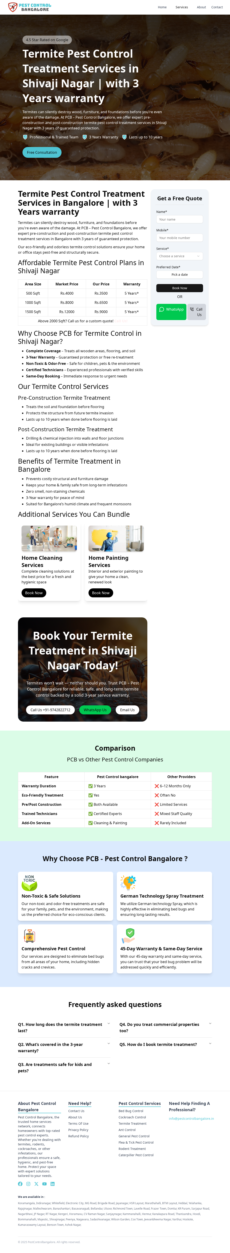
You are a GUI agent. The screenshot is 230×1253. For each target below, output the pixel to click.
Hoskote (188, 1219)
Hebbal (182, 1203)
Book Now (34, 592)
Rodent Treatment (132, 1149)
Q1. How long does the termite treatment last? (60, 1027)
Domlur (172, 1208)
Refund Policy (78, 1136)
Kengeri (63, 1214)
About (201, 7)
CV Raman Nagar (94, 1214)
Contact (217, 7)
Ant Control (127, 1130)
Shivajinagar (56, 1219)
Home (162, 7)
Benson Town (55, 1225)
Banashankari (61, 1208)
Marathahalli (153, 1203)
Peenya (70, 1219)
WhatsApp (175, 309)
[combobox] (179, 256)
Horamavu (75, 1214)
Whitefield (58, 1203)
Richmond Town (123, 1208)
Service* (162, 248)
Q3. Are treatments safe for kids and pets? (55, 1067)
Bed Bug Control (131, 1111)
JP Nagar (39, 1214)
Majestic (43, 1219)
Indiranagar (43, 1203)
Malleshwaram (42, 1208)
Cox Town (137, 1219)
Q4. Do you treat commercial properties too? (159, 1027)
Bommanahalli (27, 1219)
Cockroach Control (132, 1117)
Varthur (176, 1219)
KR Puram (184, 1208)
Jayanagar (122, 1203)
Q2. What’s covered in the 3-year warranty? (50, 1047)
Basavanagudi (80, 1208)
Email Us (127, 709)
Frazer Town (158, 1208)
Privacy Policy (78, 1130)
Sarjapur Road (200, 1208)
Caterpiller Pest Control (136, 1155)
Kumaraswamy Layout (32, 1225)
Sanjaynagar (113, 1214)
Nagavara (82, 1219)
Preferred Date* (168, 267)
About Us (75, 1117)
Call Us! (121, 320)
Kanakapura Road (163, 1214)
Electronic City (75, 1203)
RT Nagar (51, 1214)
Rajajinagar (25, 1208)
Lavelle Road (142, 1208)
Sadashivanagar (100, 1219)
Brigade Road (106, 1203)
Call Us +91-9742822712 (50, 709)
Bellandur (96, 1208)
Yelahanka (195, 1203)
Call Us (199, 312)
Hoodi (196, 1214)
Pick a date (180, 274)
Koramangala (26, 1203)
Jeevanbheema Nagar (157, 1219)
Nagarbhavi (25, 1214)
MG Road (90, 1203)
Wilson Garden (120, 1219)
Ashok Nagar (73, 1225)
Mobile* (162, 230)
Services (182, 7)
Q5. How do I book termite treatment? (158, 1044)
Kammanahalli (132, 1214)
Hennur (146, 1214)
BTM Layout (169, 1203)
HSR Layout (136, 1203)
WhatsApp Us (95, 709)
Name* (161, 211)
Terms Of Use (78, 1123)
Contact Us (76, 1111)
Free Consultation (42, 152)
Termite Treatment (132, 1123)
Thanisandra (183, 1214)
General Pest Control (134, 1136)
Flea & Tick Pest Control (136, 1142)
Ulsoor (108, 1208)
